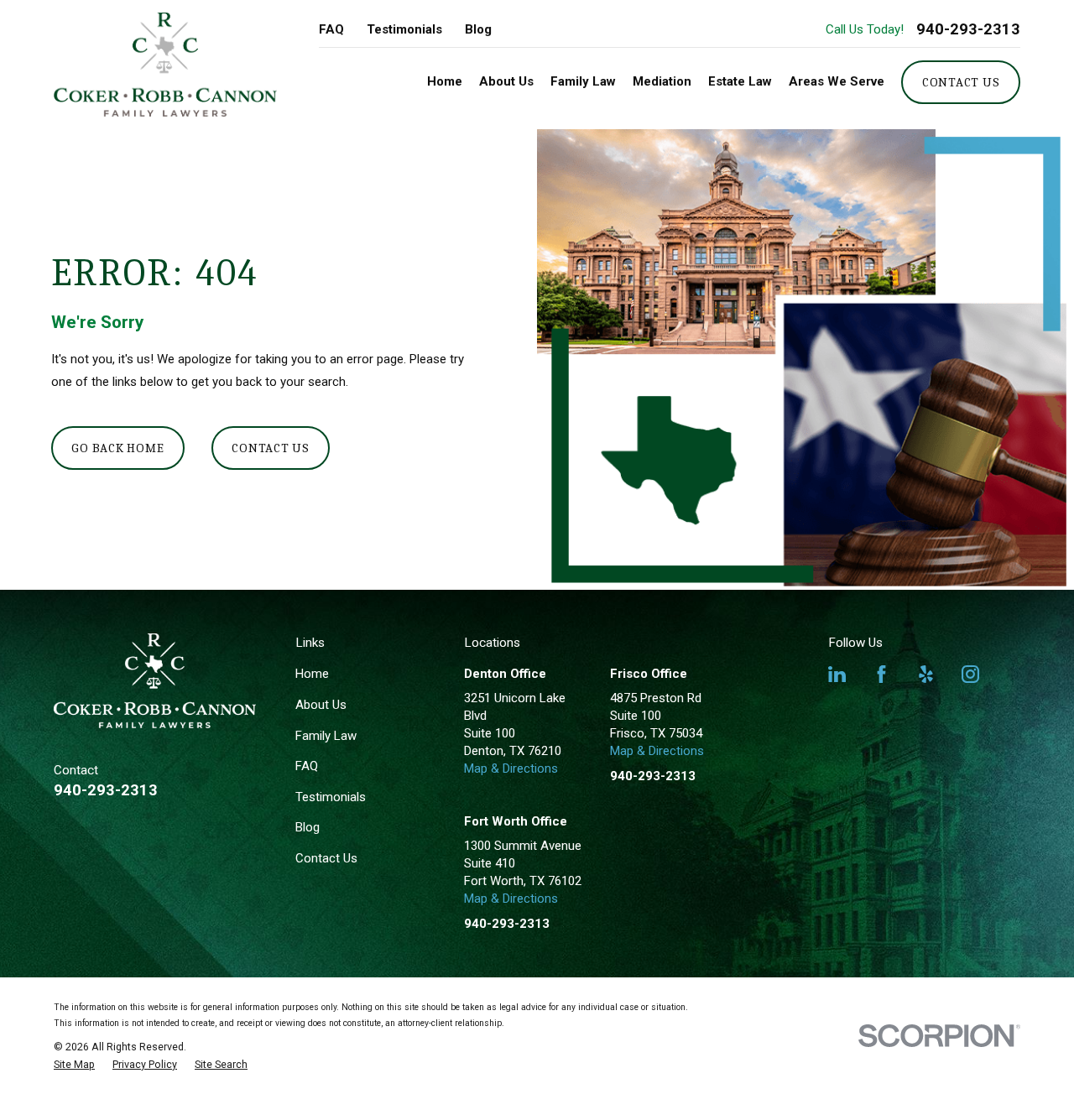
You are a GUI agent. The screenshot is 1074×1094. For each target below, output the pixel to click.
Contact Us (961, 82)
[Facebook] (881, 674)
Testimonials (404, 29)
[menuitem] (74, 1064)
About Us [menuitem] (506, 81)
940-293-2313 (968, 29)
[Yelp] (926, 674)
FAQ (331, 29)
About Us (321, 704)
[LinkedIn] (837, 674)
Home (312, 673)
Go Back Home (117, 448)
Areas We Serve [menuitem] (836, 81)
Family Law (326, 735)
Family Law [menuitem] (583, 81)
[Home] (165, 64)
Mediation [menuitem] (662, 81)
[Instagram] (970, 674)
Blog (478, 29)
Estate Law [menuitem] (740, 81)
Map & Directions (511, 768)
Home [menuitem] (444, 81)
